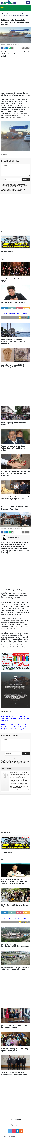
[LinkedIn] (7, 48)
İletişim (16, 1124)
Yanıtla (12, 789)
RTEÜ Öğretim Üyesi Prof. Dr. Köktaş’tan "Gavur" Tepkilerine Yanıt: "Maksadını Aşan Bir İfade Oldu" (15, 718)
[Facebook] (2, 48)
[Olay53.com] (8, 2)
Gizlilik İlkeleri (23, 1124)
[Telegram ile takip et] (17, 1131)
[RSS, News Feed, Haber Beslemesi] (21, 1131)
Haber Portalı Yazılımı (9, 1136)
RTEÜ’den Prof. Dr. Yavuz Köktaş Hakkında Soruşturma (18, 8)
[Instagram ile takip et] (13, 1131)
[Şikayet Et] (28, 790)
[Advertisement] (15, 74)
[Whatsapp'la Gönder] (10, 48)
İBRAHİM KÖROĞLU (13, 537)
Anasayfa (5, 14)
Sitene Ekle (15, 1126)
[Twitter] (5, 48)
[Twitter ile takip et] (10, 1131)
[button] (23, 48)
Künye (11, 1124)
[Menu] (28, 2)
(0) (17, 789)
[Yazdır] (12, 48)
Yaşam (12, 14)
